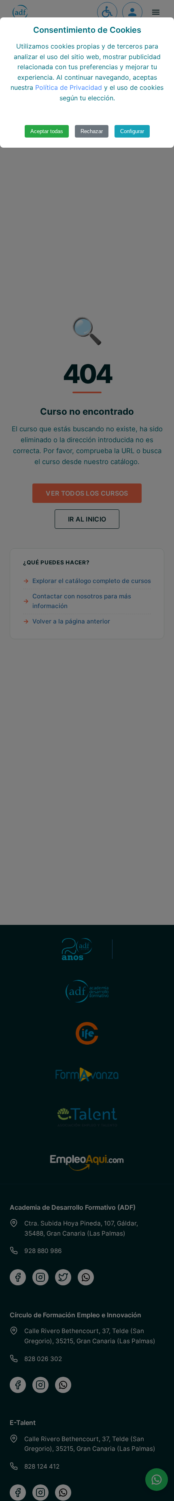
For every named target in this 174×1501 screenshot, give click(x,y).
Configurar (132, 131)
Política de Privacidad (68, 87)
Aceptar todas (46, 131)
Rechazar (92, 131)
